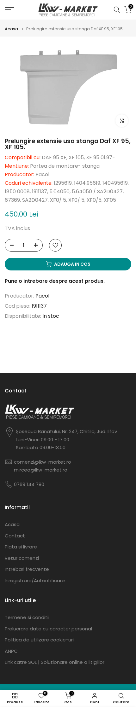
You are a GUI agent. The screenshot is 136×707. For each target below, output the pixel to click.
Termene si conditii (27, 617)
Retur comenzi (22, 558)
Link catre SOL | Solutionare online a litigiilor (54, 662)
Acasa (11, 29)
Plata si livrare (21, 546)
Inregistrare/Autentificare (35, 580)
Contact (15, 535)
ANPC (11, 651)
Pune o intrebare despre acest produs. (55, 281)
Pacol (42, 295)
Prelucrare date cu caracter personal (48, 628)
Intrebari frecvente (27, 569)
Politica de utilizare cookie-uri (39, 639)
